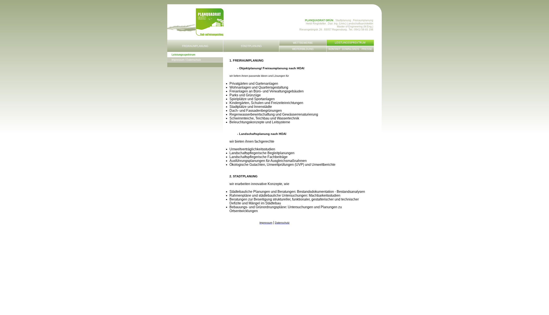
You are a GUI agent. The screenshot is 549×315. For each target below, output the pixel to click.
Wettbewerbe (303, 42)
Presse (367, 49)
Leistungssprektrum (350, 42)
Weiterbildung (303, 49)
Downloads (350, 49)
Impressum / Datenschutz (186, 59)
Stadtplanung (251, 46)
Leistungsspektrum (183, 54)
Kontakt (334, 49)
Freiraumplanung (195, 46)
